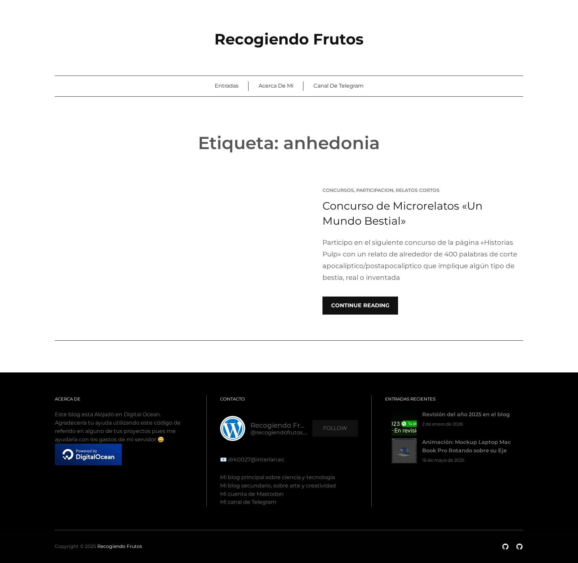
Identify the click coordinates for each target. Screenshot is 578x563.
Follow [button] (335, 428)
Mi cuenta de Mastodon (252, 494)
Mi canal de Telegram (248, 502)
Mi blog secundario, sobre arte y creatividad (278, 485)
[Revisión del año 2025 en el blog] (404, 424)
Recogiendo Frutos (289, 39)
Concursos (338, 190)
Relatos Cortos (418, 190)
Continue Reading (360, 305)
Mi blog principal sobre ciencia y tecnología (277, 477)
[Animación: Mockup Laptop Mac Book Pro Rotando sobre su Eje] (404, 452)
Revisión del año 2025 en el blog (466, 414)
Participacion (374, 190)
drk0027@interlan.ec (255, 459)
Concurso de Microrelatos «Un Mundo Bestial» (402, 213)
